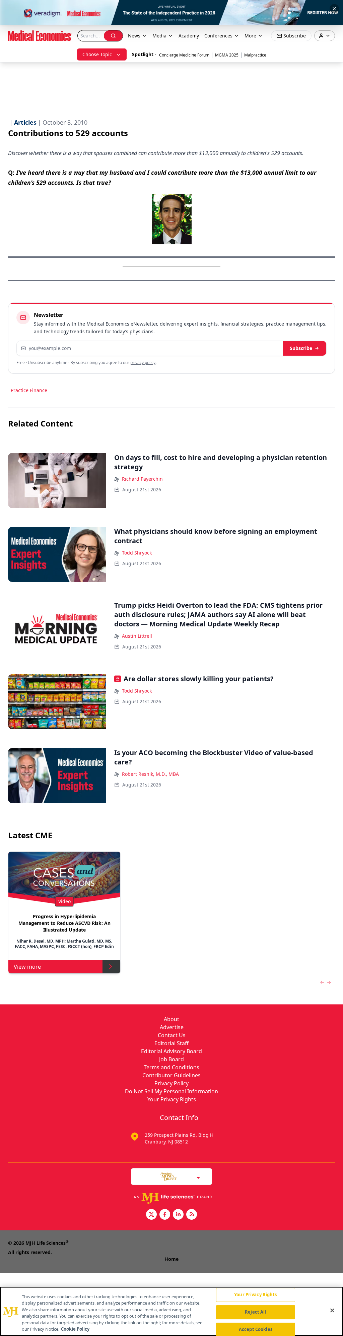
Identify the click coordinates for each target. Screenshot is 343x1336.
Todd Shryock (137, 553)
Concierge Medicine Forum (184, 55)
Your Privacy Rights (171, 1099)
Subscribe (301, 348)
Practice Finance (29, 390)
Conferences (218, 35)
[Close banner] (334, 8)
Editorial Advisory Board (171, 1051)
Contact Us (172, 1035)
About (171, 1019)
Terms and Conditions (171, 1067)
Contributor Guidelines (171, 1075)
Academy (189, 35)
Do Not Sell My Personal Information (171, 1091)
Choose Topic (97, 54)
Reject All (255, 1312)
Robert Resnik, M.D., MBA (150, 774)
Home (171, 1259)
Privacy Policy (171, 1083)
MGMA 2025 (226, 55)
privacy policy (142, 362)
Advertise (172, 1027)
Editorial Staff (171, 1043)
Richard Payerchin (142, 479)
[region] (171, 1311)
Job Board (171, 1059)
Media (159, 35)
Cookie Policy (75, 1329)
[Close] (332, 1310)
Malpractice (255, 55)
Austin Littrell (137, 636)
